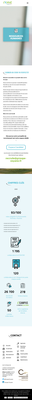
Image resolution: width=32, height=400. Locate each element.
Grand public (24, 353)
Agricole (22, 343)
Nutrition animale (23, 347)
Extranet (8, 357)
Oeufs (22, 350)
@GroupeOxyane (8, 379)
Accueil (8, 345)
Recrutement (10, 354)
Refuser (10, 397)
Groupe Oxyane (9, 382)
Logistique (23, 357)
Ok (5, 397)
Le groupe (9, 348)
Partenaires (9, 351)
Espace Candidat (16, 147)
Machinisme (24, 360)
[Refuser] (30, 394)
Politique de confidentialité (20, 397)
